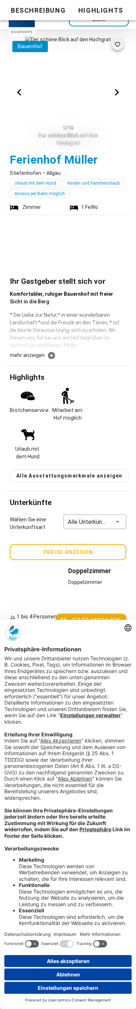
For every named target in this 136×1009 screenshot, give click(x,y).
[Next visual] (116, 92)
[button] (94, 521)
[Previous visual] (19, 92)
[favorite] (117, 44)
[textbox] (68, 320)
